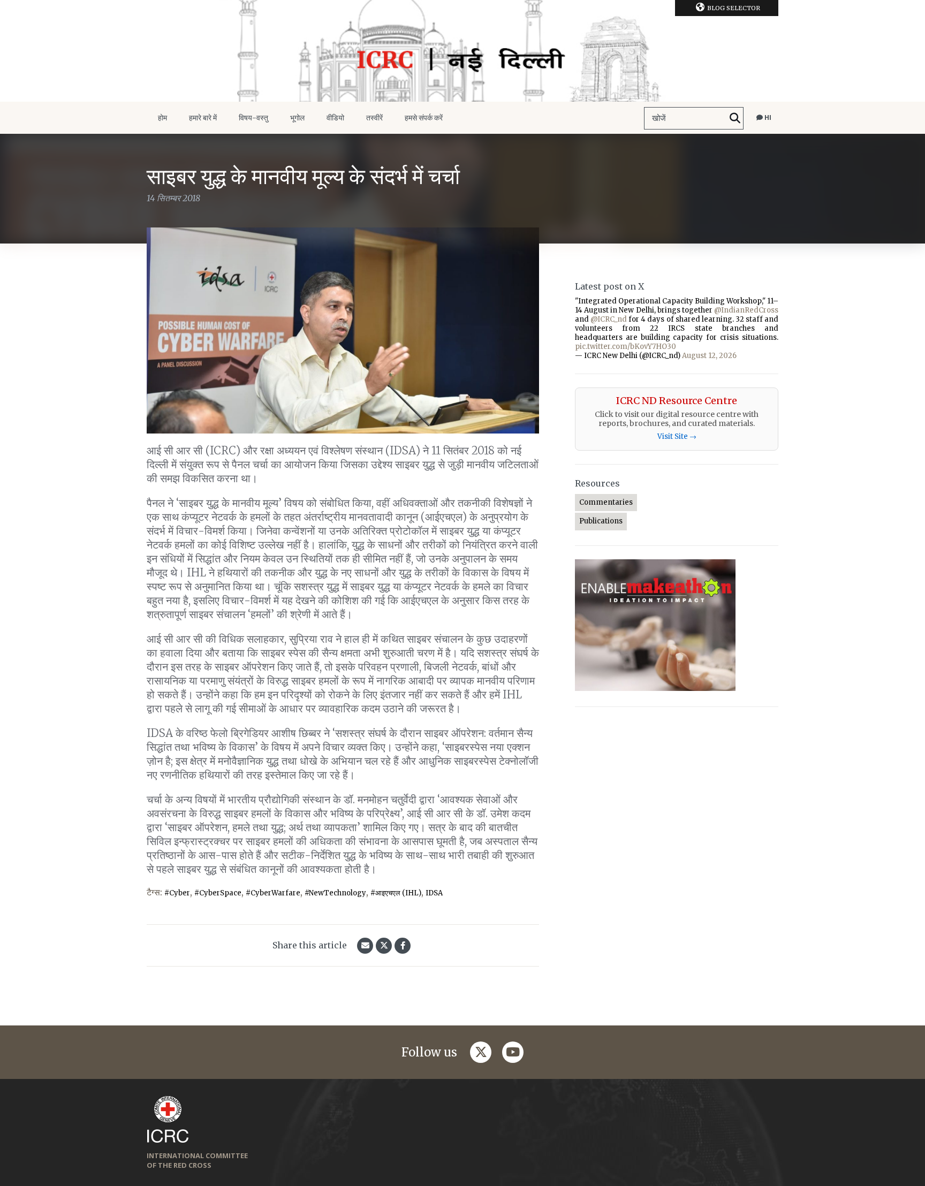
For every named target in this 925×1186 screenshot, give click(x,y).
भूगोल (297, 118)
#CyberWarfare (273, 893)
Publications (601, 521)
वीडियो (335, 118)
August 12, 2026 (709, 355)
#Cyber (177, 893)
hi (767, 117)
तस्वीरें (374, 118)
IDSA (434, 893)
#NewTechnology (335, 893)
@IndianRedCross (746, 310)
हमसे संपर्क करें (424, 118)
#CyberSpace (217, 893)
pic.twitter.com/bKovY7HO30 (625, 346)
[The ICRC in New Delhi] (462, 51)
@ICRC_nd (608, 319)
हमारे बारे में (203, 118)
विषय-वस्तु (253, 118)
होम (162, 118)
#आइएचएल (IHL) (395, 893)
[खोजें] (735, 118)
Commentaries (606, 502)
